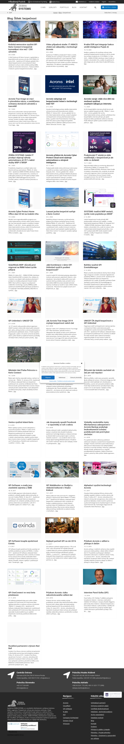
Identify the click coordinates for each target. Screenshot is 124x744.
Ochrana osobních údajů (99, 706)
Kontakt (83, 7)
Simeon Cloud (68, 721)
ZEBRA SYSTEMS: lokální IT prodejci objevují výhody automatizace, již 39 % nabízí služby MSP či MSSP (21, 159)
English (104, 1)
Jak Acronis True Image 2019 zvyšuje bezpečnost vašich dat (60, 322)
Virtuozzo (66, 724)
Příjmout (48, 377)
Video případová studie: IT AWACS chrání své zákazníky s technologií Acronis (61, 47)
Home (55, 13)
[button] (81, 363)
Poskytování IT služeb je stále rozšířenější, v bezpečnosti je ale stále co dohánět (98, 157)
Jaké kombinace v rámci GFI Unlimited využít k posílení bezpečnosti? (59, 267)
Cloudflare (66, 706)
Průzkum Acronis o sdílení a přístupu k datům (96, 542)
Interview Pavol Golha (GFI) (96, 592)
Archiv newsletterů (97, 715)
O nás (43, 7)
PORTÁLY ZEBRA (110, 7)
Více (35, 69)
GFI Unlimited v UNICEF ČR (20, 321)
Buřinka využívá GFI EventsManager (93, 266)
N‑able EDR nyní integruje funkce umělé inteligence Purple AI (99, 45)
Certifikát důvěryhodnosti (100, 709)
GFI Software (67, 709)
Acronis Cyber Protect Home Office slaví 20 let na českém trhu (23, 212)
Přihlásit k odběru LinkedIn (100, 730)
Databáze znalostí (97, 718)
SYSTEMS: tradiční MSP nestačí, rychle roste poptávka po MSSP (98, 212)
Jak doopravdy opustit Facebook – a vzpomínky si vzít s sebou (61, 423)
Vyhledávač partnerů (98, 703)
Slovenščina (112, 1)
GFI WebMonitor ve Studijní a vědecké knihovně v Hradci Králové (59, 487)
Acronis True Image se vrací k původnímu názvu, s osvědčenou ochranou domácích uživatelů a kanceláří (23, 102)
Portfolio (64, 7)
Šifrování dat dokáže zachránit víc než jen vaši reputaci (99, 371)
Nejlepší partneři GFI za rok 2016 (61, 541)
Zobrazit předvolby (76, 377)
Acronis (65, 703)
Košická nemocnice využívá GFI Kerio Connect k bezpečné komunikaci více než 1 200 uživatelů (22, 48)
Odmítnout (62, 377)
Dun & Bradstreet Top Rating (38, 1)
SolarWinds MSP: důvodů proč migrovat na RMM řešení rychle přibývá (22, 267)
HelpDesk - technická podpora (101, 712)
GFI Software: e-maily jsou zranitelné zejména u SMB (20, 486)
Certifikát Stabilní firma (15, 735)
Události (53, 7)
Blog (74, 7)
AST (64, 715)
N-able (65, 712)
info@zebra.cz (82, 1)
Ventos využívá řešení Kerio (20, 422)
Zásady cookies (53, 381)
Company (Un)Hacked (70, 718)
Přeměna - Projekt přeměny (100, 733)
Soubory (94, 727)
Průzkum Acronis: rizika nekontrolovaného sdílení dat (59, 593)
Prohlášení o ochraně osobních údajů (66, 381)
